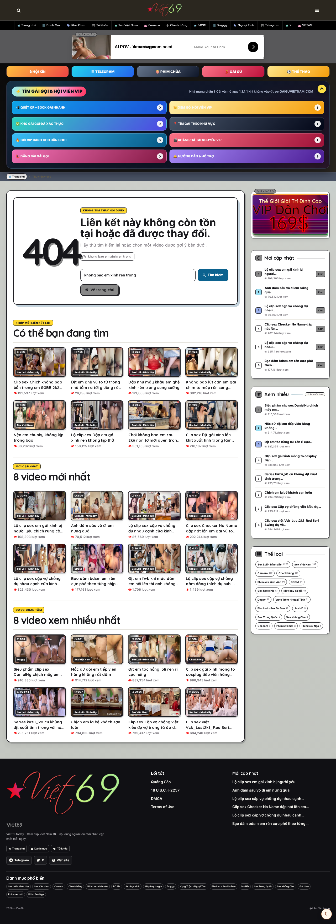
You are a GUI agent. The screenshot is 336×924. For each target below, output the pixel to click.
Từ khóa (62, 848)
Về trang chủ (102, 289)
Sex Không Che (297, 617)
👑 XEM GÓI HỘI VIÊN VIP (192, 107)
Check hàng (178, 25)
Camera (154, 25)
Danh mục (40, 848)
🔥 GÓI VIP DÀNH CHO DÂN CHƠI (41, 140)
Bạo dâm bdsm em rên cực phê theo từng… (270, 823)
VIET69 (307, 25)
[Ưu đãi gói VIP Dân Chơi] (290, 214)
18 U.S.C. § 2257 (165, 790)
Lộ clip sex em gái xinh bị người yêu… (265, 781)
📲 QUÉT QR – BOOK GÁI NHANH (40, 107)
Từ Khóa (102, 25)
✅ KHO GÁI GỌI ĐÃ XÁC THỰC (40, 124)
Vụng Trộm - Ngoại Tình (291, 599)
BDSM (202, 25)
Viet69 (14, 824)
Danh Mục (53, 25)
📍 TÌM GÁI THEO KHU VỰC (194, 124)
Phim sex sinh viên (271, 582)
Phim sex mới (286, 625)
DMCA (156, 798)
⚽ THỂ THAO (298, 72)
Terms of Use (162, 806)
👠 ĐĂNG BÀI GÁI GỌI (32, 156)
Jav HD (300, 608)
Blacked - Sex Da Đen (273, 608)
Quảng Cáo (161, 781)
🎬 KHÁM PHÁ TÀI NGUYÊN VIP (197, 140)
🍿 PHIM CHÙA (168, 72)
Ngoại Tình (246, 25)
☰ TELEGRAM (102, 72)
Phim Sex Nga (311, 625)
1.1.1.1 (243, 91)
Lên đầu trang (321, 908)
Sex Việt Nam (128, 25)
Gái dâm (264, 625)
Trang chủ (28, 25)
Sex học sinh (267, 590)
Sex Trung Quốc (269, 617)
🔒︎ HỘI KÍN (37, 72)
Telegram (272, 25)
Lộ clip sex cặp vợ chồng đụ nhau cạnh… (268, 798)
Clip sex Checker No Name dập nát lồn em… (270, 806)
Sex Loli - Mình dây (273, 564)
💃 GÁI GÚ (233, 72)
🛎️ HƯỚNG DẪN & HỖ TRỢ (193, 156)
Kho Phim (78, 25)
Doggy (222, 25)
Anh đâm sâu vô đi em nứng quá (261, 790)
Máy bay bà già (295, 590)
